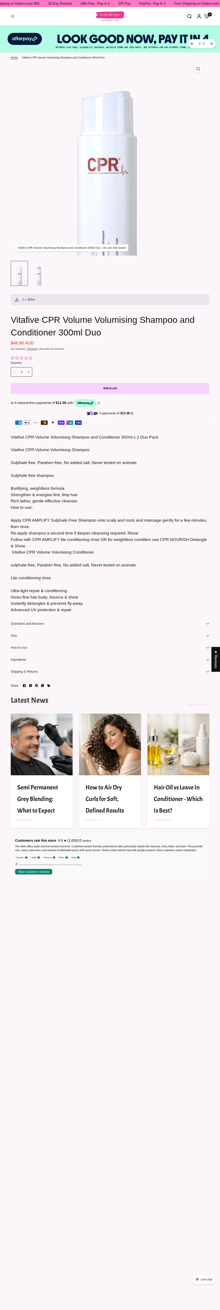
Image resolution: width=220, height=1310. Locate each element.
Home (14, 57)
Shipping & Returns (24, 671)
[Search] (189, 16)
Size (14, 635)
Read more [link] (25, 820)
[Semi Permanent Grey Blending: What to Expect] (42, 744)
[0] (205, 16)
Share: (15, 685)
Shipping (32, 348)
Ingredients (18, 659)
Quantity (16, 362)
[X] (30, 685)
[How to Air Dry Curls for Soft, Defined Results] (110, 744)
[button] (86, 1270)
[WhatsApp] (42, 685)
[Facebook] (24, 685)
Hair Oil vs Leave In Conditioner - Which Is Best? (178, 798)
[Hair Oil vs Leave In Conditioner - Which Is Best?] (178, 744)
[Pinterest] (36, 685)
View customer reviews (33, 871)
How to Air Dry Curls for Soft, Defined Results (105, 798)
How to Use (19, 647)
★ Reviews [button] (216, 659)
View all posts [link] (197, 704)
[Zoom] (198, 69)
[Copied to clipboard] (48, 685)
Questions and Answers (27, 623)
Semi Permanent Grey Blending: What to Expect (37, 798)
